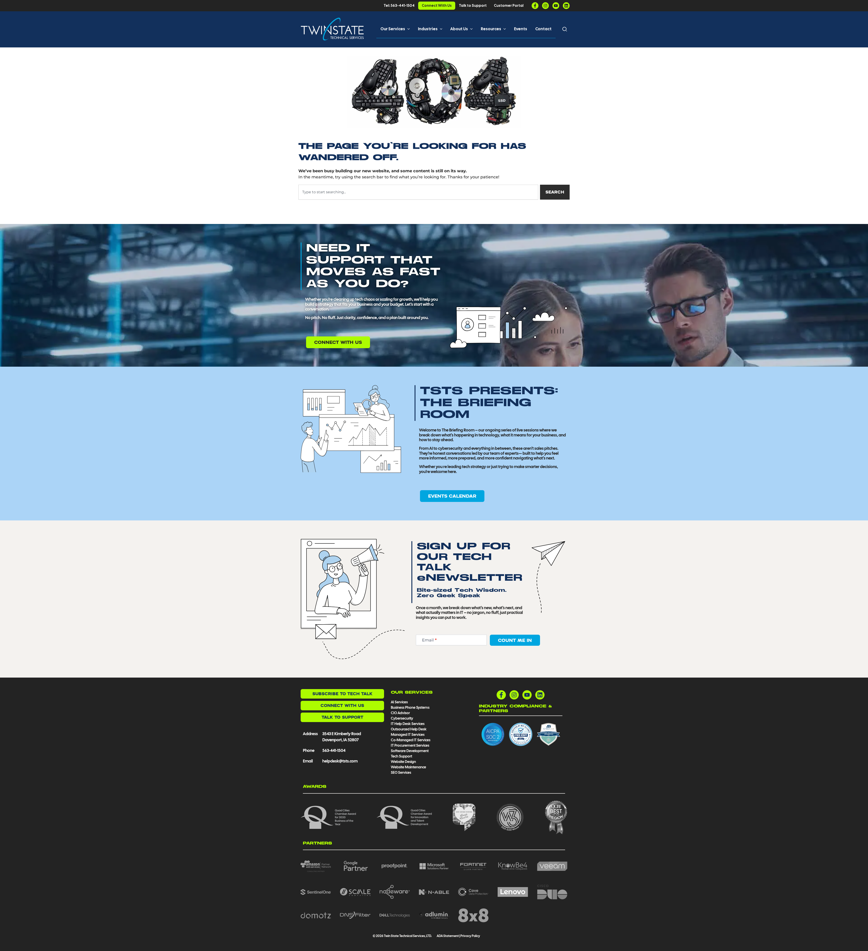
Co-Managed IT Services (410, 740)
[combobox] (418, 192)
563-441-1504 (333, 750)
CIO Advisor (400, 713)
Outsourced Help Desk (409, 729)
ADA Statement (447, 936)
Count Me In (515, 640)
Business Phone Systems (410, 707)
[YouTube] (555, 5)
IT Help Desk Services (408, 723)
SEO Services (401, 772)
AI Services (399, 702)
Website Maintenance (408, 767)
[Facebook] (535, 5)
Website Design (403, 761)
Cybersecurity (402, 718)
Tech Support (401, 756)
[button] (407, 29)
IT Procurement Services (410, 745)
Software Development (410, 750)
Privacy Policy (470, 936)
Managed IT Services (408, 734)
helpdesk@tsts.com (340, 761)
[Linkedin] (566, 5)
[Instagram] (545, 5)
